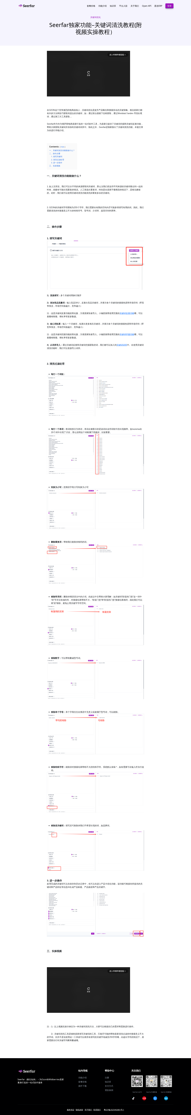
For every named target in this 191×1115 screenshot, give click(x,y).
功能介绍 (82, 1077)
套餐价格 (82, 1081)
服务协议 (70, 1109)
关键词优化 (95, 17)
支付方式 (109, 1085)
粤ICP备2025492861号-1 (114, 1109)
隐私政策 (79, 1109)
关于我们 (88, 1109)
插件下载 (82, 1085)
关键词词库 (122, 345)
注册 (107, 1077)
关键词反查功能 (127, 313)
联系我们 (97, 1109)
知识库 (108, 1081)
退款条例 (109, 1090)
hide (62, 147)
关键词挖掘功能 (127, 334)
